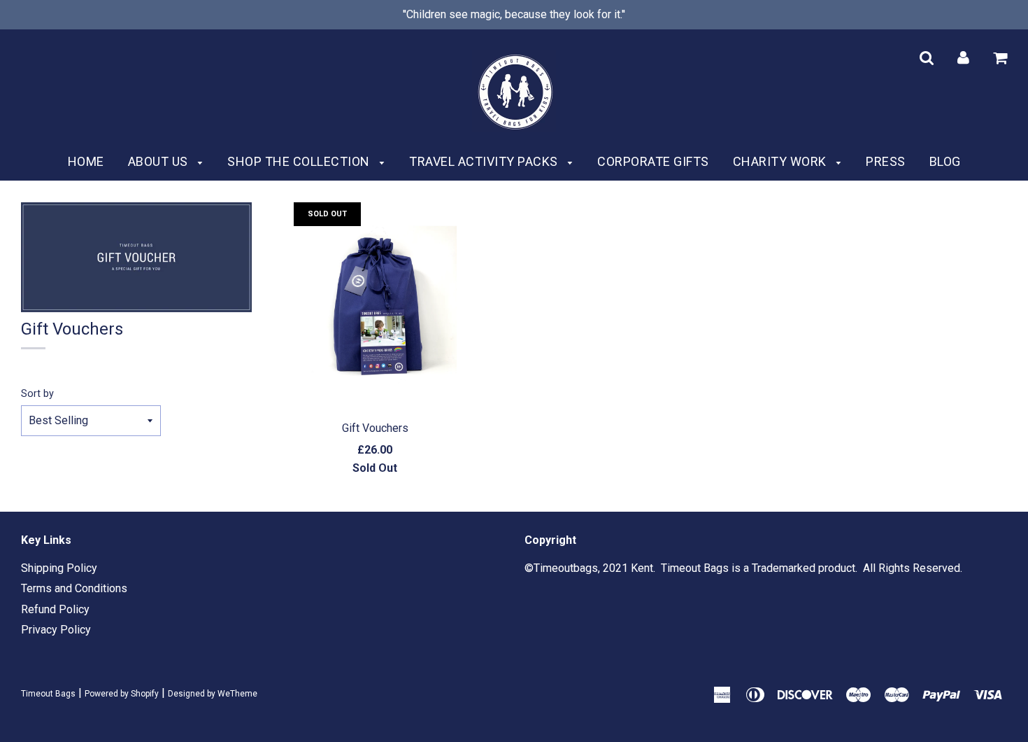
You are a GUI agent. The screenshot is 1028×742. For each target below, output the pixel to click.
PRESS (886, 161)
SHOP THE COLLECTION (300, 161)
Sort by (37, 394)
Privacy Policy (56, 629)
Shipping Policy (59, 568)
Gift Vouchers (375, 428)
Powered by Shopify (122, 694)
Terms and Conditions (74, 588)
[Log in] (963, 57)
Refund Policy (55, 609)
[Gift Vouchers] (375, 307)
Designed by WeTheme (212, 694)
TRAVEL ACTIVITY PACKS (485, 161)
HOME (86, 161)
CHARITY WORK (781, 161)
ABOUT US (160, 161)
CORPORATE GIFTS (653, 161)
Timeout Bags (48, 694)
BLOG (945, 161)
